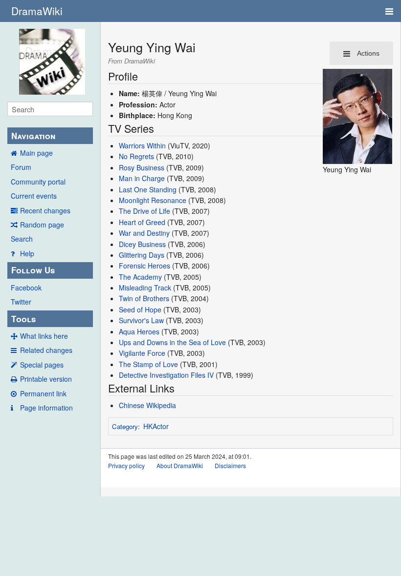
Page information (46, 407)
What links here (44, 336)
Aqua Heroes (139, 331)
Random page (42, 224)
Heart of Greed (142, 222)
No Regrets (136, 156)
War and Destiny (144, 233)
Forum (21, 167)
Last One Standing (148, 189)
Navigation (33, 136)
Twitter (21, 302)
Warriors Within (142, 145)
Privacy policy (126, 465)
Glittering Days (141, 255)
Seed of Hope (140, 309)
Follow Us (33, 270)
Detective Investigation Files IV (166, 375)
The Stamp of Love (148, 364)
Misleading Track (145, 287)
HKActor (156, 426)
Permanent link (43, 393)
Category (125, 426)
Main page (36, 153)
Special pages (42, 365)
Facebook (26, 287)
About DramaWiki (179, 465)
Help (27, 253)
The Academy (140, 277)
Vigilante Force (142, 353)
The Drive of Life (144, 211)
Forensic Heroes (144, 265)
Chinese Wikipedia (147, 405)
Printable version (46, 379)
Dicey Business (142, 244)
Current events (34, 196)
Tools (23, 319)
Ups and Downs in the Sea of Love (172, 342)
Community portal (38, 181)
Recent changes (45, 210)
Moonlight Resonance (152, 200)
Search (22, 239)
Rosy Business (141, 167)
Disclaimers (230, 465)
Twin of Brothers (144, 298)
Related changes (46, 350)
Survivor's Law (141, 320)
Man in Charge (142, 178)
